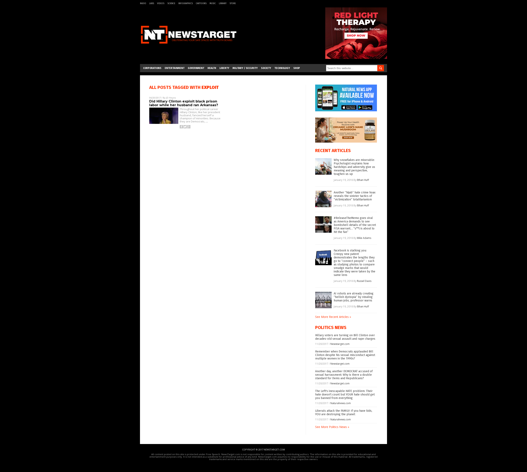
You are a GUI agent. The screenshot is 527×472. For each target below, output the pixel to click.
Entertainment (174, 68)
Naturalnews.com (340, 403)
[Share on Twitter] (185, 126)
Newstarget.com (340, 344)
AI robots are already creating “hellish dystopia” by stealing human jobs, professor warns (353, 297)
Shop (296, 68)
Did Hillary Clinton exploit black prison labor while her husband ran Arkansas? (183, 103)
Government (196, 68)
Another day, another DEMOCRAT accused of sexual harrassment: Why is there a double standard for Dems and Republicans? (344, 375)
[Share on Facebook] (181, 126)
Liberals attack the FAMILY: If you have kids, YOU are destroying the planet (343, 412)
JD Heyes (171, 97)
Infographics (185, 3)
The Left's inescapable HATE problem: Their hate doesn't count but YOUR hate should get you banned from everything (345, 394)
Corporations (152, 68)
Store (233, 3)
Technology (282, 68)
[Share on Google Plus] (188, 126)
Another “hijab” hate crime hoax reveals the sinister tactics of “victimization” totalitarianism (354, 196)
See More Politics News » (332, 427)
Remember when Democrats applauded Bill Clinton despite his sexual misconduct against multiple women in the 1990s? (345, 355)
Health (212, 68)
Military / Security (245, 68)
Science (171, 3)
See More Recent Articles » (333, 317)
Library (222, 3)
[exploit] (188, 46)
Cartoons (201, 3)
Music (213, 3)
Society (266, 68)
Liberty (224, 68)
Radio (143, 3)
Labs (151, 3)
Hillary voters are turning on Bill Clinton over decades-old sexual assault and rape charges (345, 337)
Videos (160, 3)
